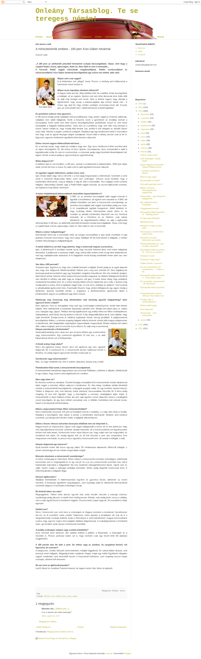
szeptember (146, 125)
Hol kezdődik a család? (150, 180)
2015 (140, 103)
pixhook (109, 653)
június (143, 137)
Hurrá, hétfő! (52, 37)
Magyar (125, 37)
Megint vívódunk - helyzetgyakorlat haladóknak (148, 190)
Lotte (69, 596)
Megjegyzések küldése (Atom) (60, 632)
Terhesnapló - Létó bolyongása (148, 314)
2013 (140, 111)
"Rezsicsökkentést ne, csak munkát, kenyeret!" (152, 245)
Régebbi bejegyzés (118, 627)
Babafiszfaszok (146, 222)
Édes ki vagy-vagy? (148, 177)
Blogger (128, 653)
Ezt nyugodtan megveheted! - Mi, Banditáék (152, 282)
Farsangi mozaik (147, 256)
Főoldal (39, 37)
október (144, 122)
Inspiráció (86, 37)
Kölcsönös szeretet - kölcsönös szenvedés (150, 239)
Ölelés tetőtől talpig (148, 305)
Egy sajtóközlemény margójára (148, 203)
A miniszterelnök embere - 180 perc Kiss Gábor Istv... (152, 294)
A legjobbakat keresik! (149, 208)
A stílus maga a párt (148, 155)
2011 (140, 328)
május (143, 140)
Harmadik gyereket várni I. (151, 184)
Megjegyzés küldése (48, 621)
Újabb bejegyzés (43, 627)
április (143, 144)
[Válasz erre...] (62, 609)
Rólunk (160, 37)
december (145, 114)
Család (75, 37)
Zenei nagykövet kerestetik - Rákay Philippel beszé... (152, 166)
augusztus (145, 129)
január (144, 320)
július (143, 133)
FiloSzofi (141, 55)
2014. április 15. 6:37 (51, 616)
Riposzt (136, 37)
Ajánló (65, 37)
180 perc (47, 596)
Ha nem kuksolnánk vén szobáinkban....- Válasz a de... (152, 269)
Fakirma (141, 48)
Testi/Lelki (149, 37)
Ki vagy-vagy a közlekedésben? (148, 300)
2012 (140, 324)
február (144, 152)
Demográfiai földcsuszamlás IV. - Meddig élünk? (152, 213)
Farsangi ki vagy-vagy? (150, 259)
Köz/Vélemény (112, 37)
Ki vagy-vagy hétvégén (150, 218)
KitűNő (98, 37)
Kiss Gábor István (59, 596)
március (144, 148)
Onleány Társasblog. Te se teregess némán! (87, 15)
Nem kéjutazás (146, 309)
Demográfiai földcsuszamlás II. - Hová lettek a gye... (152, 276)
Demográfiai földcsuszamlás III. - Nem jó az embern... (152, 251)
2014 (140, 107)
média (74, 596)
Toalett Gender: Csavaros (151, 263)
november (145, 118)
